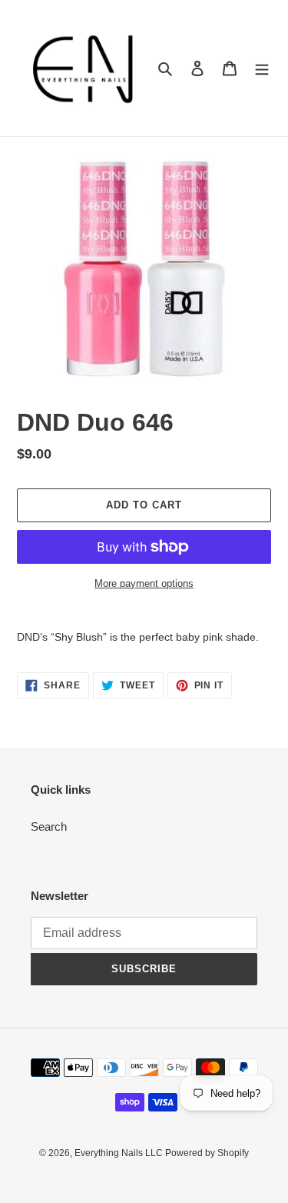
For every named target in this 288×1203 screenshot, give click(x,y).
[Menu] (262, 68)
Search (49, 826)
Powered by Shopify (207, 1153)
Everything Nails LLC (119, 1153)
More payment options (144, 583)
